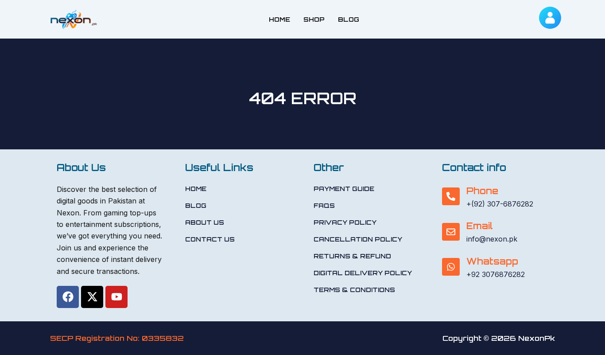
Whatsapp (492, 261)
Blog (348, 19)
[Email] (451, 232)
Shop (314, 19)
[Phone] (451, 196)
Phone (482, 190)
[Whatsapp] (451, 267)
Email (479, 225)
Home (279, 19)
